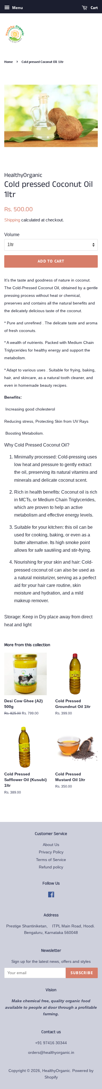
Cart (94, 7)
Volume (12, 234)
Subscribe (82, 972)
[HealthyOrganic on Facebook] (51, 896)
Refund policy (51, 867)
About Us (51, 845)
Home (8, 62)
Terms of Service (51, 860)
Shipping (12, 219)
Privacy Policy (51, 852)
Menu (17, 7)
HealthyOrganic (56, 1071)
